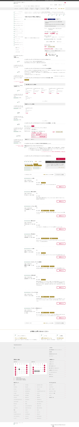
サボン (26, 403)
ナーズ (15, 405)
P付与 (57, 19)
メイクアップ (21, 8)
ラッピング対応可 (51, 19)
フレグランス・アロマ (51, 28)
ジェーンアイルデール (28, 405)
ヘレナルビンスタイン (40, 401)
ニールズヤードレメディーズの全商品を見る (18, 82)
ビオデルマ (38, 397)
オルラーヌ (26, 397)
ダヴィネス (26, 418)
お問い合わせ (51, 376)
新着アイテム (17, 47)
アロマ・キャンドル (58, 28)
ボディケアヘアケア (26, 8)
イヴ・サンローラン (17, 416)
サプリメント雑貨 (37, 8)
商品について (51, 374)
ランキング (17, 49)
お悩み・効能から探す (61, 8)
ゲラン (26, 401)
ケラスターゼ (27, 399)
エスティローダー (16, 395)
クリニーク (15, 391)
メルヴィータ (39, 405)
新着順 (52, 174)
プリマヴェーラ (39, 399)
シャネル (15, 393)
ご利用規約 (50, 347)
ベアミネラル (27, 393)
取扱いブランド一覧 (53, 8)
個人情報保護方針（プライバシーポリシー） (55, 349)
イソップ (15, 418)
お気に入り (60, 4)
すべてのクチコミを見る (60, 174)
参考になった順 (48, 174)
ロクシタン (15, 403)
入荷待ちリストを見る (58, 48)
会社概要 (50, 351)
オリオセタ (26, 395)
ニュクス (38, 393)
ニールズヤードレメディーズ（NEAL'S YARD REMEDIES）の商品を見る (53, 151)
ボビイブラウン (39, 403)
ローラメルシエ (39, 416)
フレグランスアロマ (32, 8)
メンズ (50, 395)
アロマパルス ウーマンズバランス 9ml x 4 (39, 127)
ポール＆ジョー (39, 418)
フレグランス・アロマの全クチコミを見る (19, 146)
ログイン (51, 4)
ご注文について (51, 361)
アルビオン (38, 395)
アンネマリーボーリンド (17, 414)
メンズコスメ (43, 8)
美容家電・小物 (51, 397)
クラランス (15, 397)
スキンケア (16, 8)
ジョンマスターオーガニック (18, 399)
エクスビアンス (27, 391)
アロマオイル (51, 29)
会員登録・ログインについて (53, 370)
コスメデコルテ (16, 401)
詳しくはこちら (61, 167)
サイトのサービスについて (53, 372)
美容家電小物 (47, 8)
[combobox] (33, 6)
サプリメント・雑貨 (52, 393)
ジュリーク (26, 416)
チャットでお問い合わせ (21, 338)
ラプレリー (38, 414)
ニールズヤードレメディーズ (41, 391)
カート (64, 3)
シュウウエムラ (27, 414)
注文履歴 (55, 4)
